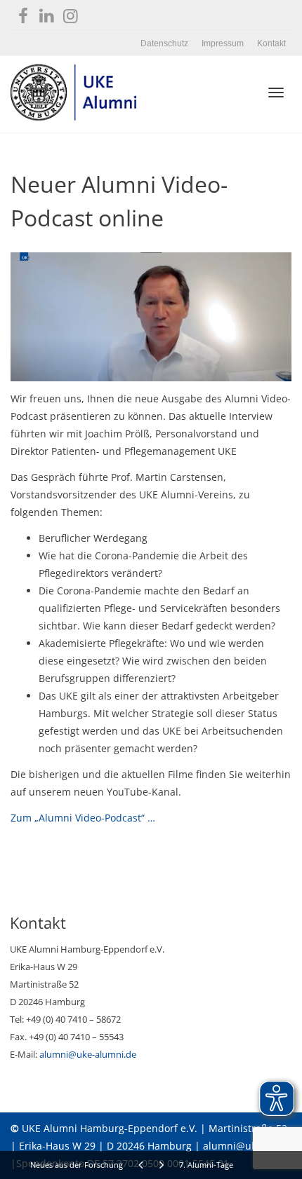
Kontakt (271, 43)
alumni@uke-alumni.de (87, 1054)
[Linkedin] (46, 13)
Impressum (223, 43)
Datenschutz (164, 43)
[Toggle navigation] (276, 92)
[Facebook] (22, 13)
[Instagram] (70, 13)
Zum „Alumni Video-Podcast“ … (83, 817)
